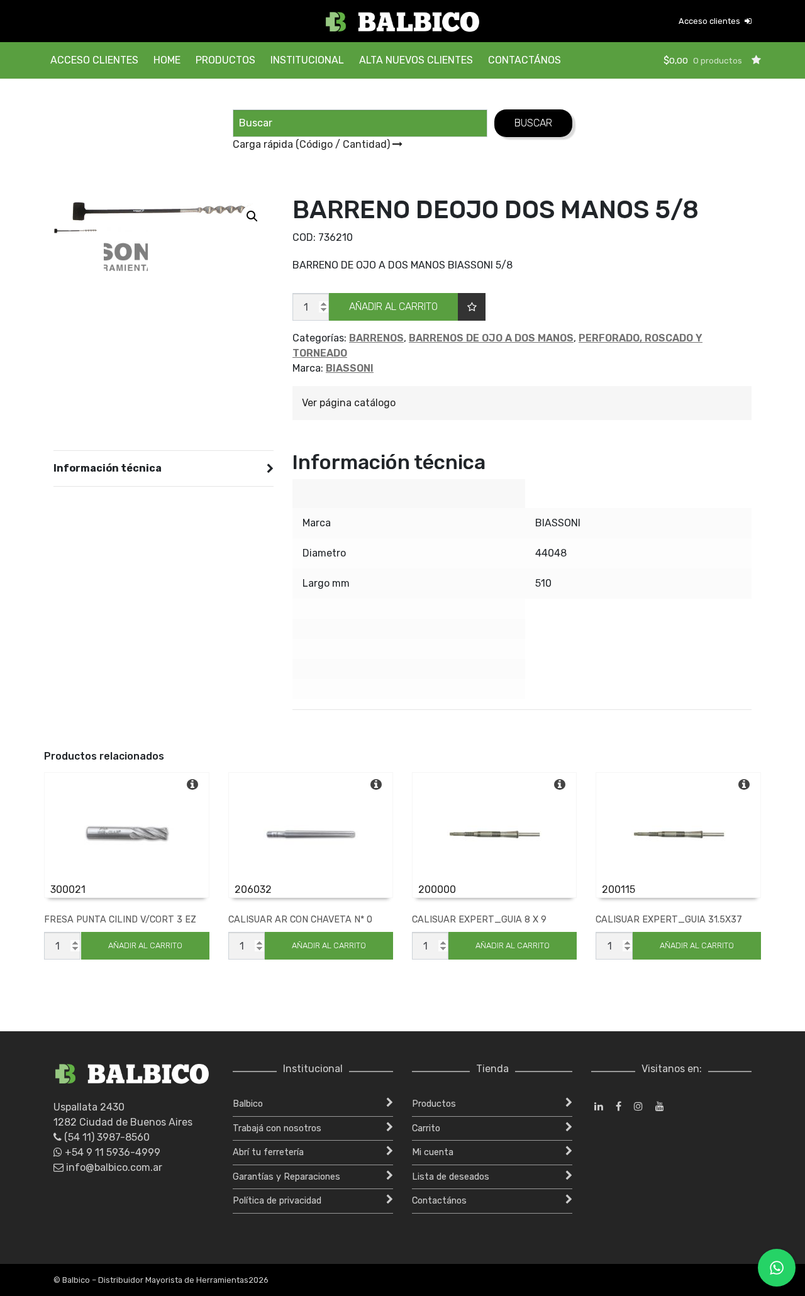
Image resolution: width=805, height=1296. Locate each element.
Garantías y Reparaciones (286, 1176)
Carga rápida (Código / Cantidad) (312, 144)
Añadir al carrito (393, 307)
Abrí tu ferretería (268, 1152)
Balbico (248, 1104)
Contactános (524, 60)
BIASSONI (350, 368)
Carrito (426, 1128)
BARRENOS (376, 338)
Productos (225, 60)
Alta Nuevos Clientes (416, 60)
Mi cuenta (432, 1152)
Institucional (307, 60)
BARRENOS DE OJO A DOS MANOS (491, 338)
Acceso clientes (710, 21)
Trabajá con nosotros (277, 1128)
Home (166, 60)
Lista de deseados (450, 1176)
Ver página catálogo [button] (349, 403)
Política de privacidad (277, 1200)
